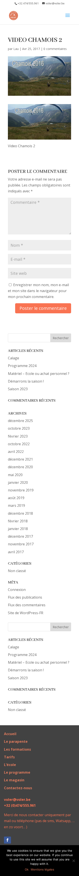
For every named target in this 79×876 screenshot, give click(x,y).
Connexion (17, 589)
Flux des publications (25, 597)
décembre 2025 (20, 420)
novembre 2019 (21, 490)
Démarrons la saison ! (26, 381)
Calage (13, 358)
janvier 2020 (18, 482)
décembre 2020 (20, 467)
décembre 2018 (20, 513)
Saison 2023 (18, 389)
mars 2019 (16, 505)
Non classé (17, 570)
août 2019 (16, 497)
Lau (16, 49)
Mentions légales (42, 869)
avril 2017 (16, 552)
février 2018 (18, 521)
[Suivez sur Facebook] (7, 840)
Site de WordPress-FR (25, 612)
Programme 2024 (22, 365)
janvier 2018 (18, 528)
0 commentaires (55, 49)
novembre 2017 (21, 544)
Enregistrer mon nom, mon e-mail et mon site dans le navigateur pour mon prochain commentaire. (38, 290)
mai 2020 (15, 474)
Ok (27, 869)
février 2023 (18, 436)
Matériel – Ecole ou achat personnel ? (38, 373)
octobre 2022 (19, 444)
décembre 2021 (20, 459)
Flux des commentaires (26, 605)
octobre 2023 (19, 428)
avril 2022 (16, 451)
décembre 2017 (20, 536)
